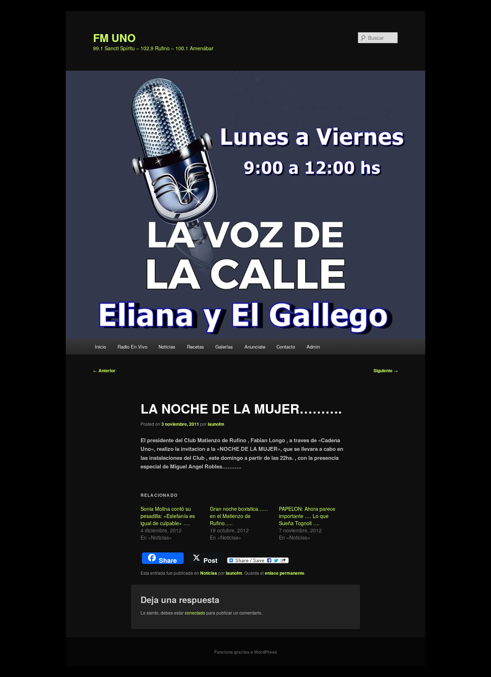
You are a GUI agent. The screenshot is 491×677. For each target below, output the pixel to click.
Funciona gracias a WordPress (245, 652)
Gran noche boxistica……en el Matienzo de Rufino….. (239, 516)
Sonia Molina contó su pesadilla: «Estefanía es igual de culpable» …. (168, 516)
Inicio (100, 346)
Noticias (167, 346)
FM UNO (114, 37)
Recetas (195, 346)
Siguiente (385, 370)
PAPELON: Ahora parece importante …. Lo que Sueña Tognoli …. (307, 516)
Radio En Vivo (132, 346)
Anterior (104, 370)
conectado (195, 613)
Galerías (224, 346)
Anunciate (254, 346)
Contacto (285, 346)
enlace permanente (284, 573)
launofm (216, 424)
